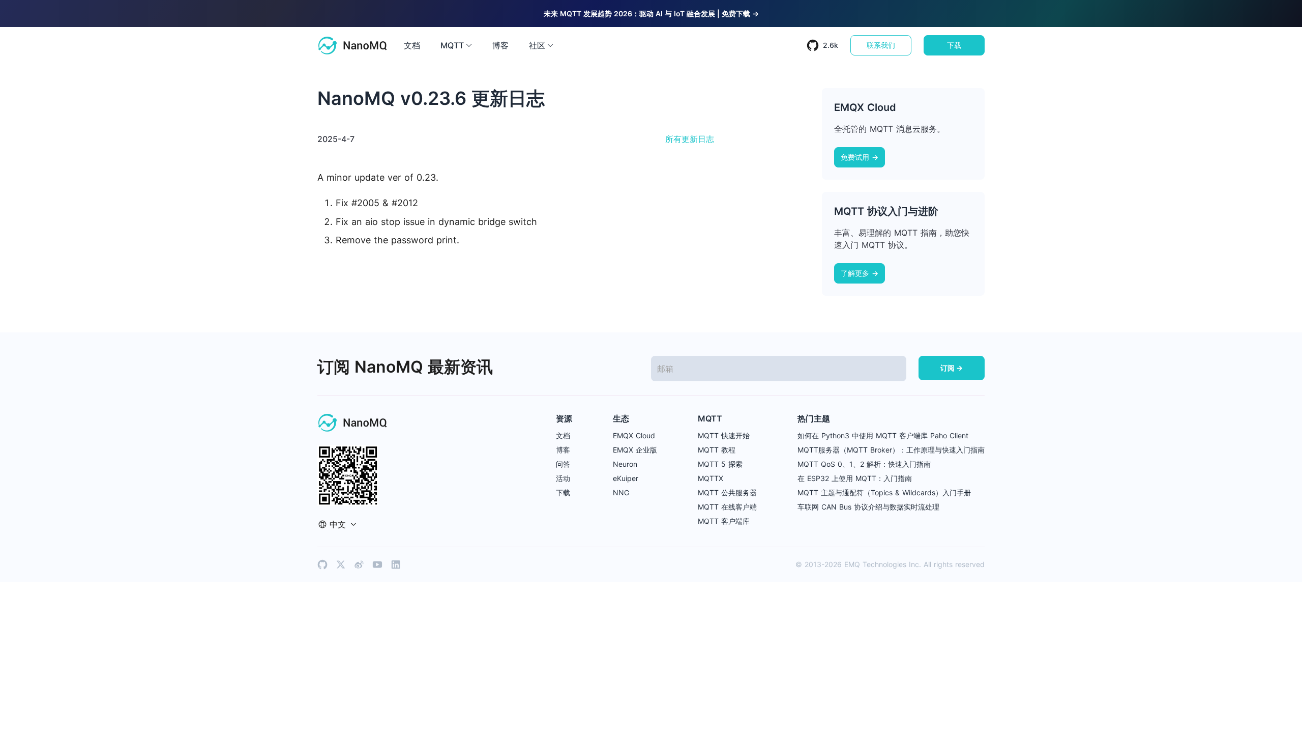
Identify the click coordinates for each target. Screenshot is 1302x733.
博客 (500, 45)
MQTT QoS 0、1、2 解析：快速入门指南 (864, 464)
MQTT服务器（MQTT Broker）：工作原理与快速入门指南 (891, 449)
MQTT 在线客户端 (727, 506)
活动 (563, 478)
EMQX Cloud (634, 435)
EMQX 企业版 (635, 449)
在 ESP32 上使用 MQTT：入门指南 (854, 478)
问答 (563, 464)
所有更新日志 (689, 139)
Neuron (625, 464)
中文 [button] (338, 524)
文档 (412, 45)
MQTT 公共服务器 (727, 492)
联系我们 (881, 45)
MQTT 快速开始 (724, 435)
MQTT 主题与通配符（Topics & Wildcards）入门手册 (884, 492)
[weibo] (359, 564)
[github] (322, 564)
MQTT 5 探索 (720, 464)
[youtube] (377, 564)
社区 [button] (537, 45)
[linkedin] (396, 564)
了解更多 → (859, 273)
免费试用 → (859, 157)
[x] (341, 564)
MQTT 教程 (716, 449)
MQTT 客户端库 (724, 521)
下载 (954, 45)
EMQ (852, 564)
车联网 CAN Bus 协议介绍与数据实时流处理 (868, 506)
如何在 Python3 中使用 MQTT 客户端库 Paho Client (882, 435)
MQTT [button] (452, 45)
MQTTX (710, 478)
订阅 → (951, 367)
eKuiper (625, 478)
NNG (621, 492)
